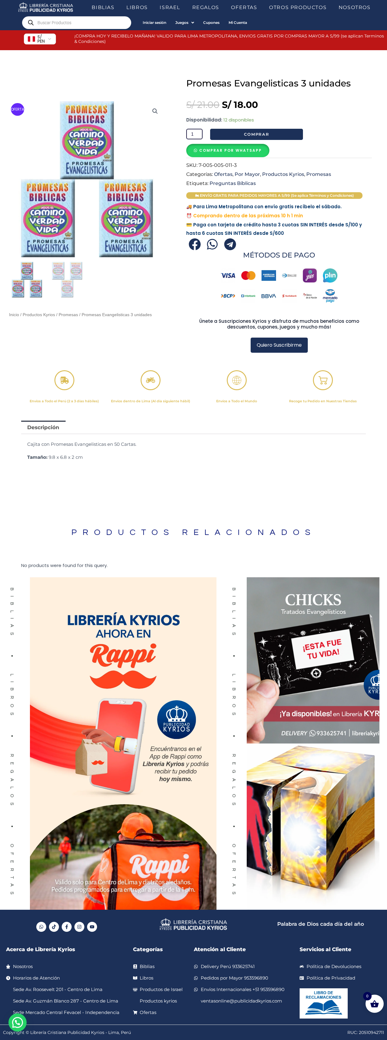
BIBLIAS (103, 7)
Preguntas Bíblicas (233, 183)
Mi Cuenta (238, 22)
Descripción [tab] (43, 427)
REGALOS (205, 7)
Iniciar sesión (154, 22)
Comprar (256, 134)
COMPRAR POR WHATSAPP (230, 150)
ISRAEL (170, 7)
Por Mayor (247, 174)
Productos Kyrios (39, 315)
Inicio (14, 315)
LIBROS (137, 7)
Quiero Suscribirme (279, 345)
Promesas (68, 315)
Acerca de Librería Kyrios (40, 949)
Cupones (211, 22)
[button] (117, 7)
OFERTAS (244, 7)
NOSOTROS (355, 7)
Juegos (181, 22)
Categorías (148, 949)
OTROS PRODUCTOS (298, 7)
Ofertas (223, 174)
